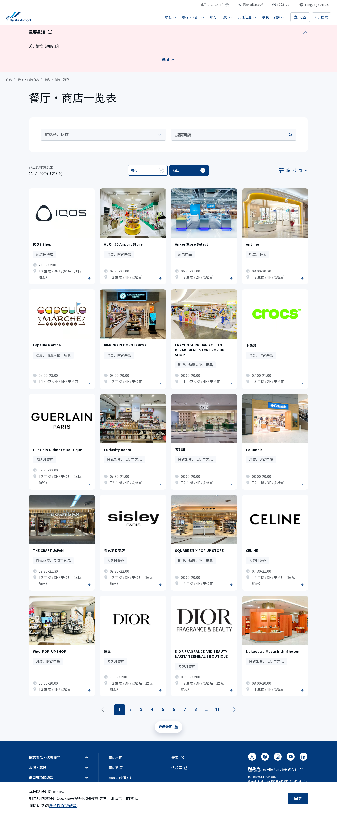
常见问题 (283, 4)
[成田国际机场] (18, 17)
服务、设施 (218, 17)
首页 (9, 79)
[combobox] (314, 4)
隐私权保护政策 (63, 805)
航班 (168, 17)
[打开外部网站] (252, 758)
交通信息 (245, 17)
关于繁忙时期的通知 (44, 45)
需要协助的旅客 (253, 4)
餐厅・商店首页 (28, 79)
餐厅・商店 (191, 17)
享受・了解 (271, 17)
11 (217, 709)
